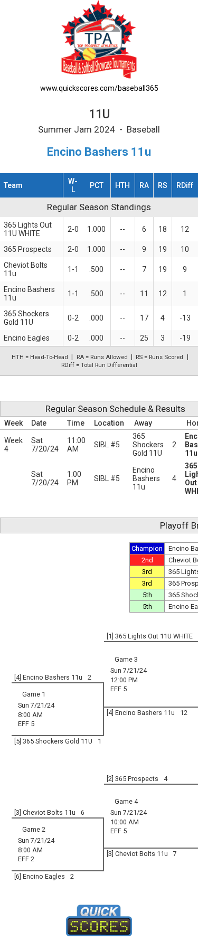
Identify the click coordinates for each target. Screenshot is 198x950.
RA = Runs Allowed (102, 357)
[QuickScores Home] (99, 920)
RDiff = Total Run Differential (99, 365)
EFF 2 (26, 859)
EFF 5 (118, 689)
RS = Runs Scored (159, 357)
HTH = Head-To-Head (40, 357)
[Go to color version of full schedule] (99, 39)
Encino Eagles (27, 338)
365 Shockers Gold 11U (26, 317)
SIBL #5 (107, 444)
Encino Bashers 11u (146, 478)
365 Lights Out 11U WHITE (28, 229)
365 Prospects (28, 249)
